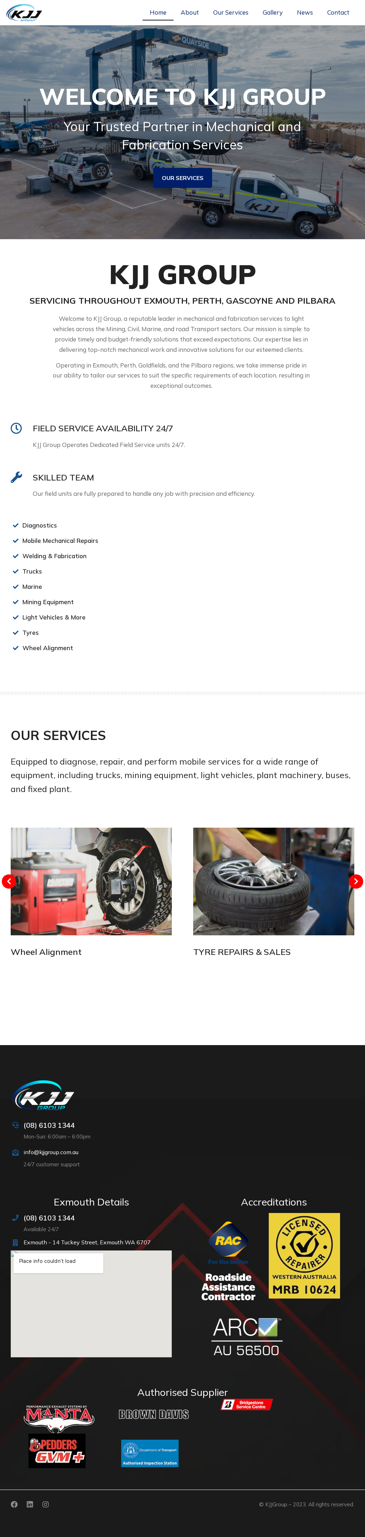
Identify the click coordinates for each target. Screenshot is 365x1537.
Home (158, 12)
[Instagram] (45, 1504)
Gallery (273, 12)
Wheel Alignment (46, 951)
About (190, 12)
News (305, 12)
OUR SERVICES (183, 177)
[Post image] (91, 881)
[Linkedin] (30, 1504)
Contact (338, 12)
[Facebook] (14, 1504)
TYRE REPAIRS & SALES (242, 951)
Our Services (230, 12)
